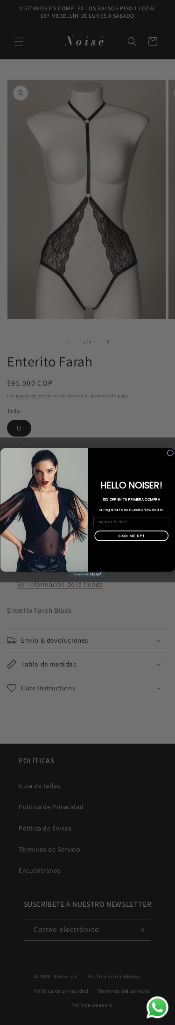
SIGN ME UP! (131, 535)
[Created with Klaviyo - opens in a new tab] (87, 574)
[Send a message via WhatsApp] (157, 1007)
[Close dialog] (170, 453)
